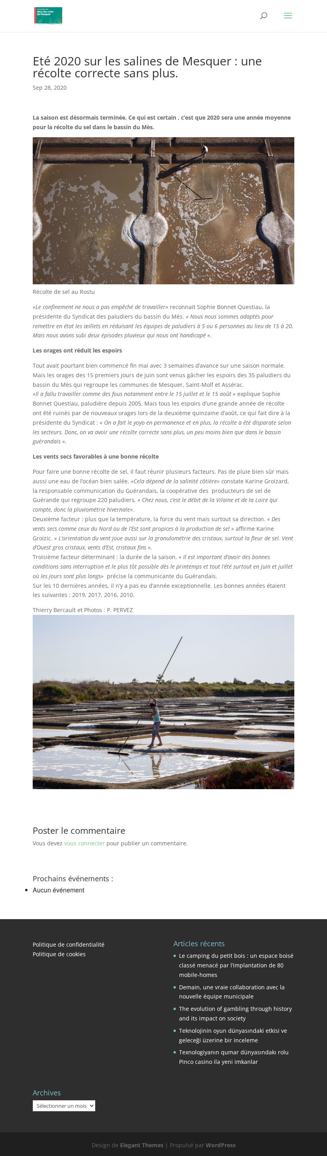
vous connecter (84, 843)
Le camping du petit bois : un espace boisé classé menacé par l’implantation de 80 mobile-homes (236, 965)
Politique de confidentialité (68, 944)
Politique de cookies (59, 954)
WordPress (221, 1145)
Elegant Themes (142, 1145)
